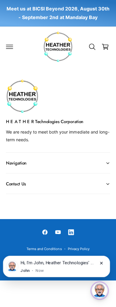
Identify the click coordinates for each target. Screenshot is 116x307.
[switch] (99, 290)
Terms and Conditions (44, 249)
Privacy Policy (79, 249)
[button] (9, 46)
